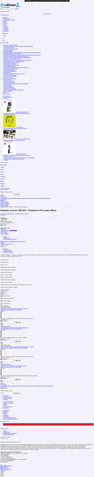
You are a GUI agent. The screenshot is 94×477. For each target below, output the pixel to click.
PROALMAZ (4, 164)
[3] (3, 218)
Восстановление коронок (9, 19)
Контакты (5, 29)
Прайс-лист (6, 31)
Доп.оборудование (7, 79)
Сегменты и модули (8, 77)
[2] (2, 218)
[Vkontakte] (3, 423)
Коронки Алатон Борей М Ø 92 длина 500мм (11, 309)
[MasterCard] (6, 237)
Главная (5, 17)
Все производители (5, 188)
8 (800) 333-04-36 (6, 437)
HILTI (2, 171)
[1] (1, 218)
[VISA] (5, 236)
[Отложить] (2, 325)
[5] (6, 218)
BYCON (3, 183)
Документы (6, 28)
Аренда (5, 21)
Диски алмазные (7, 72)
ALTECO (3, 179)
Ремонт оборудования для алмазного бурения (14, 140)
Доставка (5, 26)
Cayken (2, 186)
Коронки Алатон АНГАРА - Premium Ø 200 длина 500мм (14, 348)
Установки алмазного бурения (10, 45)
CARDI (2, 167)
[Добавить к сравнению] (2, 323)
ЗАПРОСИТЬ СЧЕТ (5, 227)
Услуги (5, 24)
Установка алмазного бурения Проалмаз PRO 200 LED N (16, 155)
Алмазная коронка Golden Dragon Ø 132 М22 (13, 159)
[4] (5, 218)
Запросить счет (6, 18)
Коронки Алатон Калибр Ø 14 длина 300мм (11, 367)
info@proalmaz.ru (4, 438)
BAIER (2, 181)
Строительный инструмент (9, 78)
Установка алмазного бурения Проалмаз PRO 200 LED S (16, 113)
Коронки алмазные (7, 51)
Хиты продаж (6, 93)
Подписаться (17, 194)
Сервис (5, 22)
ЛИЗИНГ (3, 242)
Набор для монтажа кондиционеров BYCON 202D (15, 128)
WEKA (2, 174)
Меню (4, 35)
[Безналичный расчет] (8, 434)
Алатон (2, 246)
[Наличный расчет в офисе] (10, 239)
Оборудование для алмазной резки (11, 62)
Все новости (3, 197)
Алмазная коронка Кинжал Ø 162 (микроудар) (11, 328)
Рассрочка (5, 27)
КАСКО (5, 23)
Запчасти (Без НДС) (8, 91)
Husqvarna (3, 176)
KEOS (2, 169)
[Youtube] (3, 424)
